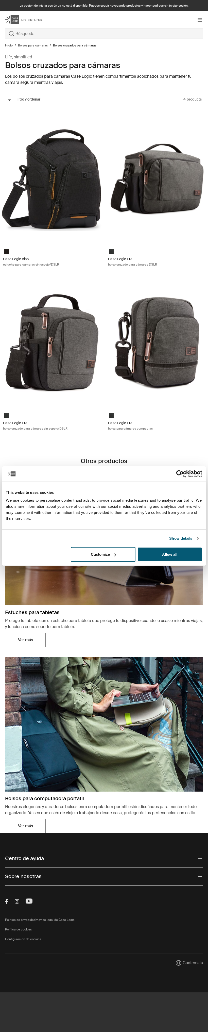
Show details (180, 538)
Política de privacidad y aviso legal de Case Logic (40, 920)
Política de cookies (18, 929)
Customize (100, 554)
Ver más (32, 641)
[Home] (38, 19)
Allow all (169, 554)
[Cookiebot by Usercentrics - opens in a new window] (180, 474)
